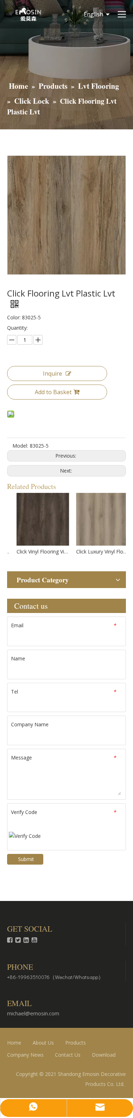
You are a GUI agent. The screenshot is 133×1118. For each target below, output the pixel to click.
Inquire (52, 373)
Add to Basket (53, 392)
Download (104, 1054)
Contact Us (68, 1054)
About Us (43, 1042)
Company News (25, 1054)
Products (75, 1042)
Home (14, 1042)
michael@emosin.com (33, 1013)
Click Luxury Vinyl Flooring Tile (96, 551)
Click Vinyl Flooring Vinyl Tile (37, 551)
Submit (26, 859)
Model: (20, 445)
